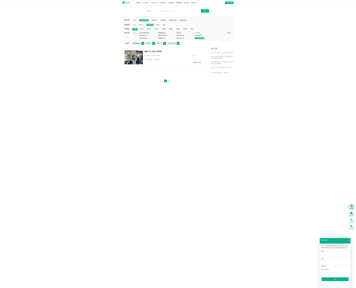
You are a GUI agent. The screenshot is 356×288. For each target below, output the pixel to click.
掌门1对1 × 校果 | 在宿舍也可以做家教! (222, 53)
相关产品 (193, 2)
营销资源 (145, 2)
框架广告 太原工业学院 (153, 51)
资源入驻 (186, 2)
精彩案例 (171, 2)
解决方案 (162, 2)
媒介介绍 (154, 2)
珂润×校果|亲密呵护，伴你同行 (220, 72)
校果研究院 (179, 2)
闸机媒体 (138, 2)
